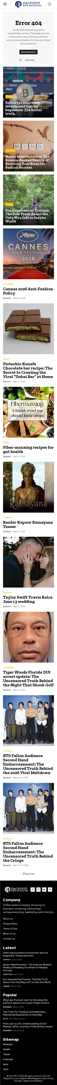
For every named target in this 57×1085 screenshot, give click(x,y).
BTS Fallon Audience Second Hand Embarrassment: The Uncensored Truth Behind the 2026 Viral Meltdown (28, 764)
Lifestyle (10, 150)
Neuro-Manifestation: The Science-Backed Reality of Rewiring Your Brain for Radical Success (27, 967)
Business (7, 1007)
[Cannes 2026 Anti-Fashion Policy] (28, 253)
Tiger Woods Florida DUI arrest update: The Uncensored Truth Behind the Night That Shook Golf (28, 678)
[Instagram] (38, 889)
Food (6, 359)
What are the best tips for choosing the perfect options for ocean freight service (26, 1001)
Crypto (9, 96)
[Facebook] (33, 889)
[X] (50, 889)
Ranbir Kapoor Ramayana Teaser (28, 524)
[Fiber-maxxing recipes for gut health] (28, 412)
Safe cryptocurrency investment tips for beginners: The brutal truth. (25, 954)
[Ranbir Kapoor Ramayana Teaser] (28, 487)
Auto (5, 1018)
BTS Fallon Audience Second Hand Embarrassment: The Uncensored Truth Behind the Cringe (28, 852)
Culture (7, 517)
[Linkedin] (44, 889)
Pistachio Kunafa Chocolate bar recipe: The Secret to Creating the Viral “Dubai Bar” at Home (28, 370)
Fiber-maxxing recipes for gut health (28, 449)
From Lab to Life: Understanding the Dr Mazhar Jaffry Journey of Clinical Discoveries (28, 1025)
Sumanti (7, 298)
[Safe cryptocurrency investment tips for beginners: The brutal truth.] (28, 92)
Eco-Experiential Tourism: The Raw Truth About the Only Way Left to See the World (27, 981)
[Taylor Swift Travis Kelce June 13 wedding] (28, 562)
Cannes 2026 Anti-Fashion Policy (28, 291)
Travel (9, 204)
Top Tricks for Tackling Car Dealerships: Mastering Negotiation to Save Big (24, 1013)
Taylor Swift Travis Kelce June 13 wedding (27, 599)
